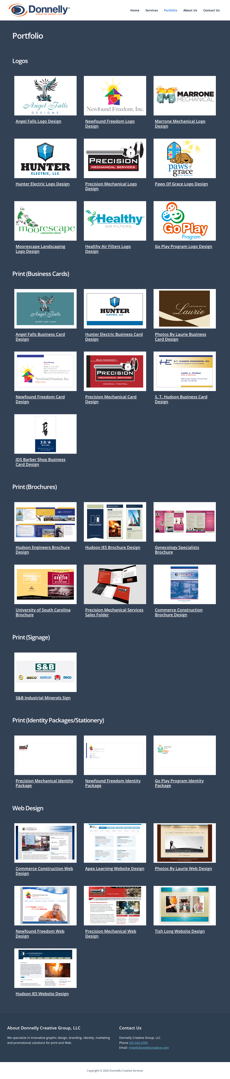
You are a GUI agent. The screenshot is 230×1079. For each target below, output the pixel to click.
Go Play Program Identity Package (179, 783)
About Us (190, 10)
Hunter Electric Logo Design (43, 184)
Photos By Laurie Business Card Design (180, 336)
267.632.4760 (138, 1043)
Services (151, 10)
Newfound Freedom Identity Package (113, 783)
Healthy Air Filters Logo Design (108, 248)
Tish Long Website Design (180, 931)
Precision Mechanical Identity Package (44, 783)
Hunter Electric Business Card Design (114, 336)
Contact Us (211, 10)
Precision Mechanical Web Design (110, 933)
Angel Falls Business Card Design (40, 336)
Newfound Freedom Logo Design (110, 123)
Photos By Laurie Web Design (183, 868)
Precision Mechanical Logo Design (111, 186)
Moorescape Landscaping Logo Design (40, 248)
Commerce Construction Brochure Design (179, 612)
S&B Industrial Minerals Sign (43, 697)
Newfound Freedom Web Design (40, 933)
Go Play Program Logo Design (183, 246)
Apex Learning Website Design (114, 868)
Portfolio (170, 10)
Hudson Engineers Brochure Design (43, 549)
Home (134, 10)
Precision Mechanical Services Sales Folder (114, 612)
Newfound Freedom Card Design (40, 399)
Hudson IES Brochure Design (112, 547)
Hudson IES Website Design (42, 993)
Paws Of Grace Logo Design (181, 184)
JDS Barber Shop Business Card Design (40, 462)
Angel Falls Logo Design (38, 121)
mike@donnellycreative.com (149, 1048)
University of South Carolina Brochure (43, 612)
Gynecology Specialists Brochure (177, 549)
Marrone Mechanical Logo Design (180, 123)
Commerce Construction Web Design (44, 871)
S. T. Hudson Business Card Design (181, 399)
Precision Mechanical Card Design (111, 399)
